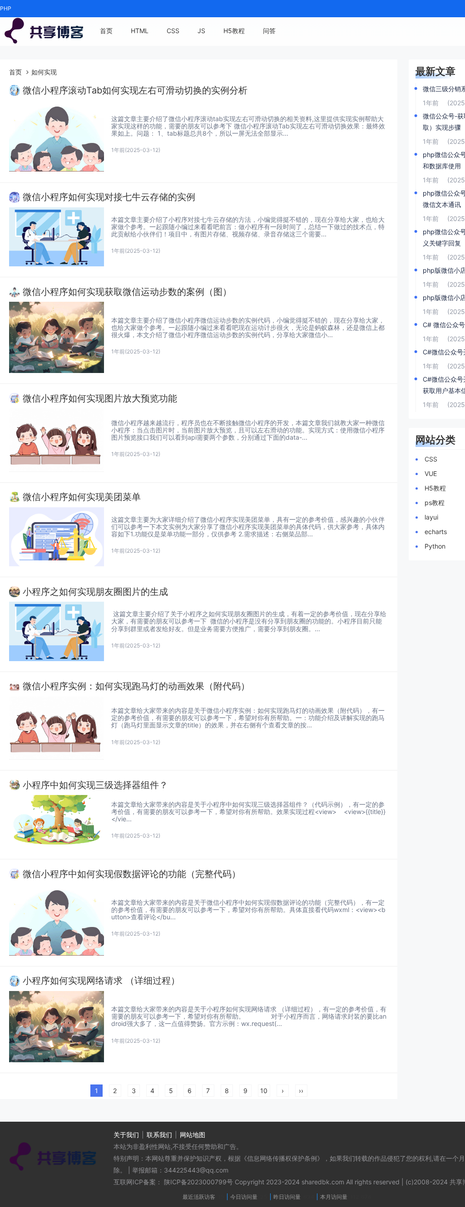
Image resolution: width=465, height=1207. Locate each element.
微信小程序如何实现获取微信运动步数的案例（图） (127, 292)
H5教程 (234, 30)
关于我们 (126, 1134)
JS (201, 30)
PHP (5, 8)
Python (435, 546)
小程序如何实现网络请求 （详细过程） (101, 981)
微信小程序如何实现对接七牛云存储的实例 (109, 197)
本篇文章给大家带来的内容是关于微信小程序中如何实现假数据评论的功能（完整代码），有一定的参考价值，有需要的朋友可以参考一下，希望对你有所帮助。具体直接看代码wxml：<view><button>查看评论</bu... (248, 909)
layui (431, 517)
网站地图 (192, 1134)
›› (301, 1090)
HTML (139, 30)
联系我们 (159, 1134)
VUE (431, 473)
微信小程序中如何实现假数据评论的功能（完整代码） (132, 874)
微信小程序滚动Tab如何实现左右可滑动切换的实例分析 (135, 90)
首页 (106, 30)
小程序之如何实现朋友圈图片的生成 (95, 592)
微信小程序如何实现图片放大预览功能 (100, 398)
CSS (173, 30)
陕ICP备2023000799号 (198, 1182)
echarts (436, 531)
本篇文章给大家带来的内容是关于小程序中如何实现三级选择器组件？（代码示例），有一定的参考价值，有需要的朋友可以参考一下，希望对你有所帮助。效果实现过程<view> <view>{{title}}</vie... (248, 811)
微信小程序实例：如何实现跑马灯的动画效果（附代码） (136, 686)
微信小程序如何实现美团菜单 (82, 497)
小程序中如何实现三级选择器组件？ (95, 785)
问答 (269, 30)
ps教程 (435, 502)
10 (263, 1090)
